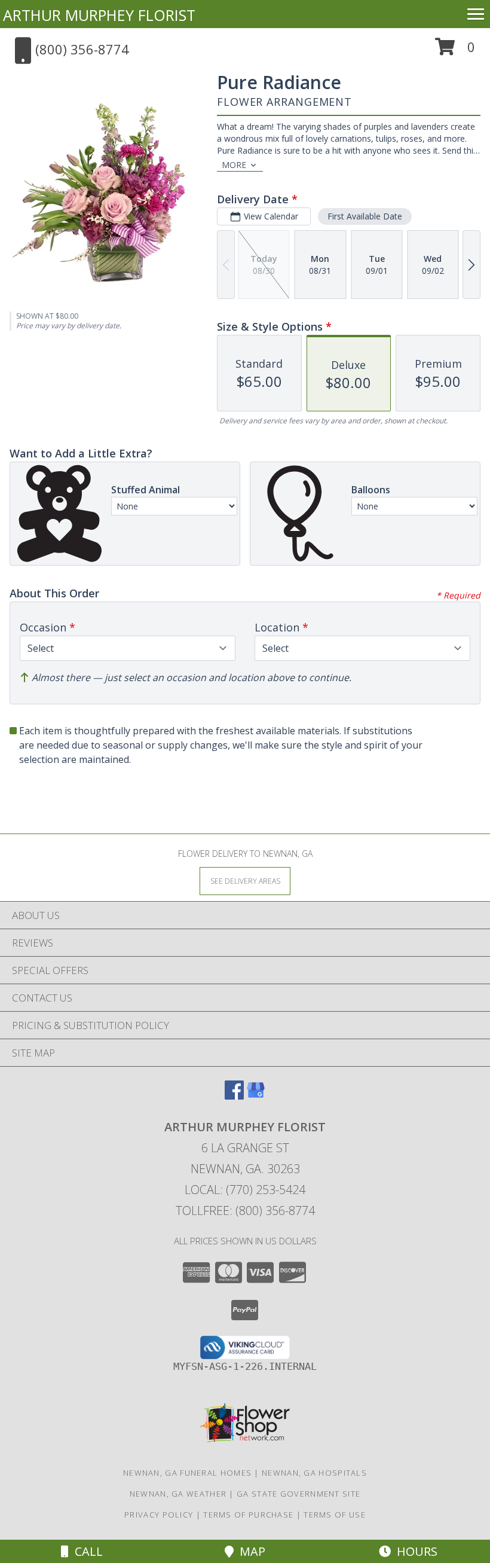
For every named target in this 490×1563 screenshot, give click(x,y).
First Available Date (364, 216)
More (234, 164)
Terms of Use (335, 1514)
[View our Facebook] (234, 1096)
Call (86, 1551)
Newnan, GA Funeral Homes (187, 1472)
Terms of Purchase (248, 1514)
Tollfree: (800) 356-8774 (245, 1210)
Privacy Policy (158, 1514)
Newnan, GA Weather (178, 1493)
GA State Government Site (298, 1493)
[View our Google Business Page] (255, 1096)
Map (249, 1551)
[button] (455, 51)
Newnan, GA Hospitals (314, 1472)
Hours (414, 1551)
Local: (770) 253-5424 (245, 1190)
